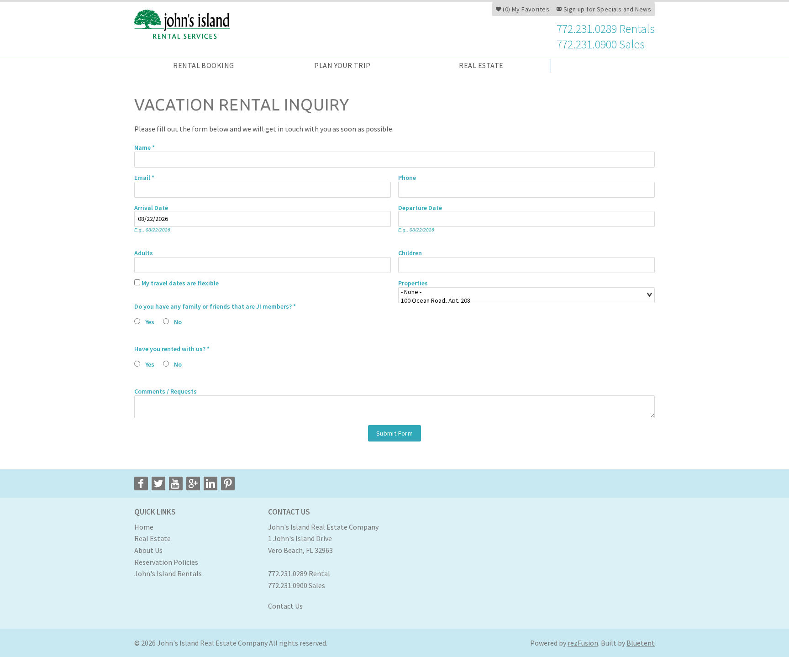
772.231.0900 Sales (601, 45)
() (525, 9)
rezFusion (583, 642)
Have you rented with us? (172, 348)
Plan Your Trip (342, 65)
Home (143, 526)
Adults (143, 252)
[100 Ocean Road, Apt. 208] (522, 300)
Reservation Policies (166, 562)
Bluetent (640, 642)
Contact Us (285, 605)
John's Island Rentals (168, 573)
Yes (149, 322)
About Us (148, 550)
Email (144, 177)
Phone (407, 177)
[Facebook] (141, 483)
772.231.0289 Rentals (606, 29)
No (178, 322)
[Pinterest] (228, 483)
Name (144, 147)
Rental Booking (203, 65)
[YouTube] (176, 483)
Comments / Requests (165, 390)
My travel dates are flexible (180, 282)
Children (410, 252)
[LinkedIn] (210, 483)
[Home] (185, 23)
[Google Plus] (193, 483)
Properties (413, 282)
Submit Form (394, 433)
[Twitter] (158, 483)
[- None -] (522, 292)
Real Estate (481, 65)
